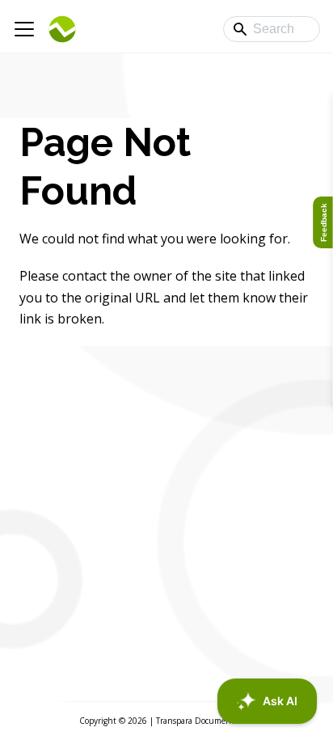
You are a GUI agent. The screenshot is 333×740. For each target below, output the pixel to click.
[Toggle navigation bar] (24, 29)
